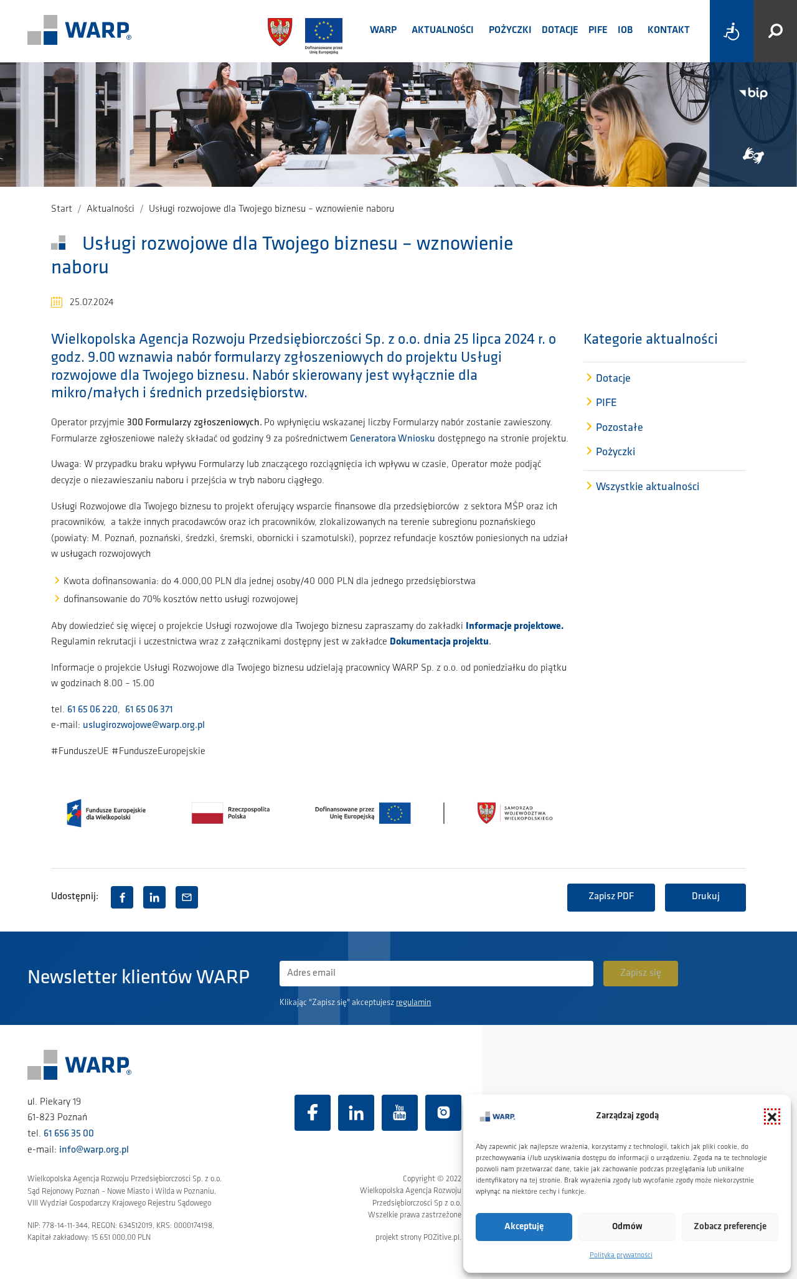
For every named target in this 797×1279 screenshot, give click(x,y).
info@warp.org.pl (94, 1150)
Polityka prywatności (621, 1255)
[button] (772, 1116)
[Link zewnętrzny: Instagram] (443, 1113)
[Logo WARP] (79, 31)
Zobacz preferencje (730, 1227)
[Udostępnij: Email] (187, 897)
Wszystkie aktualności (647, 487)
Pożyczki (510, 30)
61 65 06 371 (149, 710)
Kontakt (669, 30)
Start (61, 209)
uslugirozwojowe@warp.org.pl (144, 725)
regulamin (413, 1003)
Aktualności (443, 30)
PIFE (598, 30)
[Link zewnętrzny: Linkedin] (356, 1113)
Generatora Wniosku (392, 439)
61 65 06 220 (92, 710)
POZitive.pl (441, 1238)
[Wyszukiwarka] (775, 31)
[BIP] (753, 93)
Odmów (627, 1227)
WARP (383, 30)
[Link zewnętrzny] (753, 156)
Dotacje (560, 30)
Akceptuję (524, 1227)
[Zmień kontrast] (731, 31)
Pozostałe (619, 428)
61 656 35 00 (69, 1134)
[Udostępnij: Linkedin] (154, 897)
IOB (625, 30)
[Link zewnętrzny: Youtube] (400, 1113)
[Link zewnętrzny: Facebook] (313, 1113)
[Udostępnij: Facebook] (122, 897)
